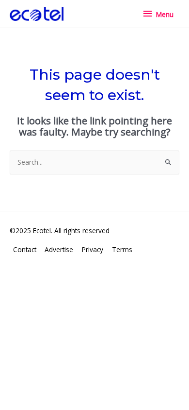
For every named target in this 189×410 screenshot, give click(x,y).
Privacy (92, 249)
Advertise (59, 249)
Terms (122, 249)
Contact (24, 249)
